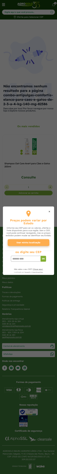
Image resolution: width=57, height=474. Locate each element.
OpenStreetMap (37, 272)
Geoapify (27, 272)
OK (43, 258)
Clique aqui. (38, 269)
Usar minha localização (28, 242)
